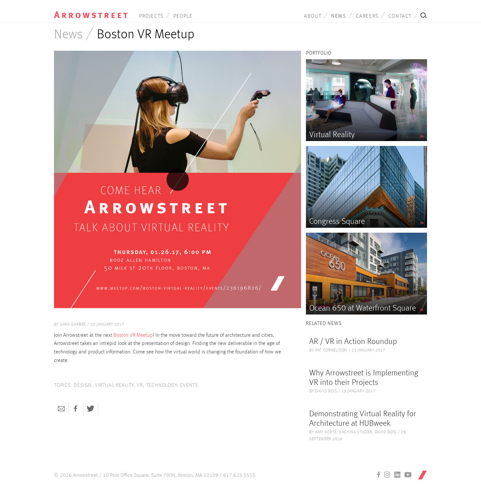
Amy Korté (326, 432)
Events (189, 385)
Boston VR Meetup (133, 335)
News (338, 16)
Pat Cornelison (331, 350)
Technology (161, 385)
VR (140, 385)
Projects (151, 16)
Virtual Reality (114, 385)
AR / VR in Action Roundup (353, 342)
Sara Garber (73, 324)
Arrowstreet (91, 10)
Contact (400, 16)
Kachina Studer (355, 432)
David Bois (326, 391)
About (312, 16)
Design (83, 385)
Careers (367, 16)
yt (408, 474)
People (183, 16)
